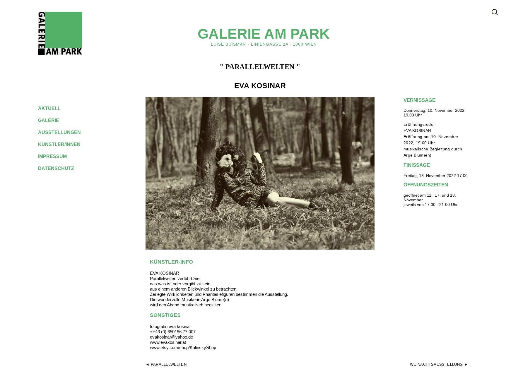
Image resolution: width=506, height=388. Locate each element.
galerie (53, 120)
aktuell (54, 108)
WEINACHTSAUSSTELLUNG (436, 364)
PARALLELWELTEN (169, 364)
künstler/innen (64, 144)
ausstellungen (64, 132)
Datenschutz (60, 168)
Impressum (57, 156)
